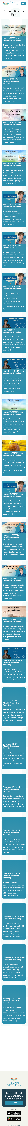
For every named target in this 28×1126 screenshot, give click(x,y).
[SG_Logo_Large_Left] (12, 2)
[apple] (14, 1112)
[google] (14, 1117)
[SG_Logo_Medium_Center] (14, 1077)
